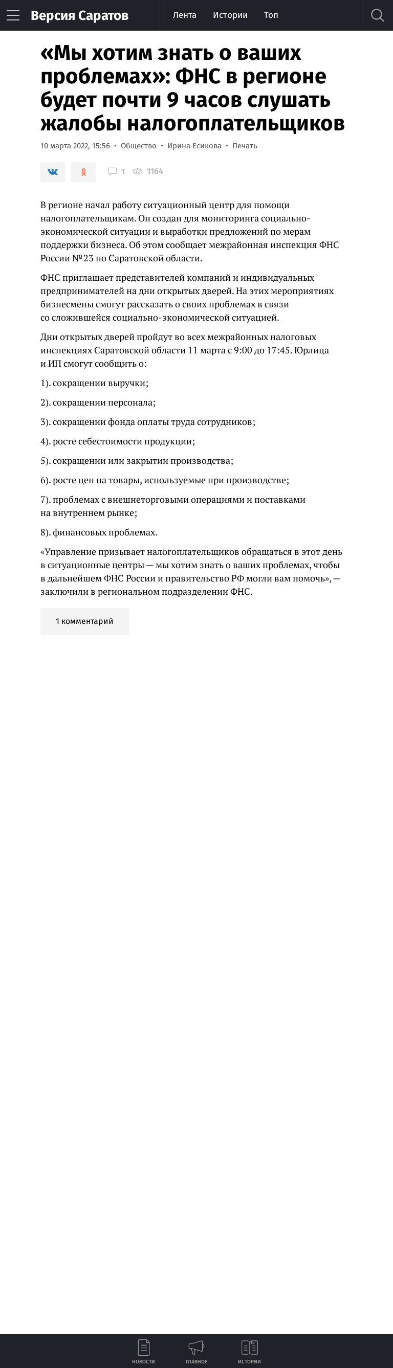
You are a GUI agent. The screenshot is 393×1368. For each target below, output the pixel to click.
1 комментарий (85, 621)
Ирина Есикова (194, 145)
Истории (230, 15)
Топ (271, 15)
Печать (244, 145)
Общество (139, 145)
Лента (184, 15)
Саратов (79, 16)
